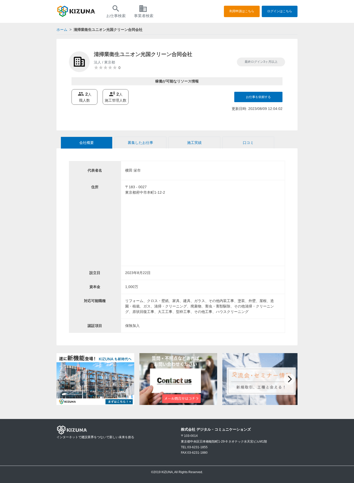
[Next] (289, 379)
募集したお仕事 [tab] (140, 143)
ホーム (61, 29)
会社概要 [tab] (86, 143)
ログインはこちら (279, 11)
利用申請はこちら (241, 11)
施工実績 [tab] (194, 143)
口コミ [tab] (248, 143)
